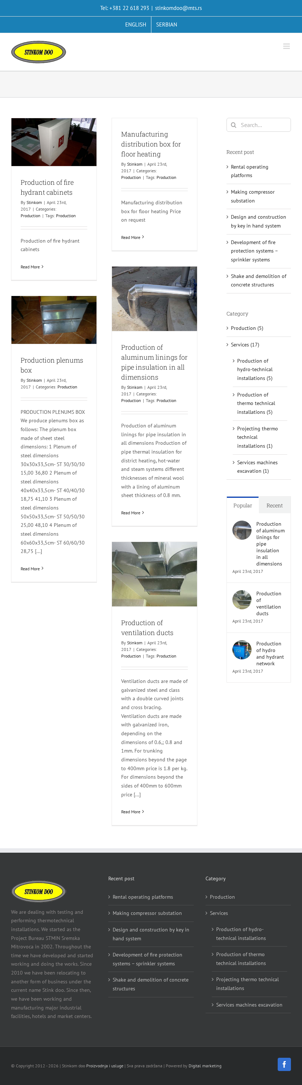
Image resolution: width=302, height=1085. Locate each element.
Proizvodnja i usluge (104, 1065)
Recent (275, 505)
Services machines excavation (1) (257, 467)
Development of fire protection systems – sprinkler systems (254, 251)
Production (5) (247, 328)
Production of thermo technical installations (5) (256, 403)
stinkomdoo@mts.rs (178, 7)
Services (219, 913)
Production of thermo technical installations (241, 958)
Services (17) (245, 344)
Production (31, 215)
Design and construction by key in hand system (151, 934)
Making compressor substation (147, 913)
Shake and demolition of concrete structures (151, 984)
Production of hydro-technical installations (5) (255, 369)
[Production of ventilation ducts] (242, 594)
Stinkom (34, 202)
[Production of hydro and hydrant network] (242, 644)
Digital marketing (205, 1065)
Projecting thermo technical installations (247, 983)
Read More (30, 267)
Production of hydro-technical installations (241, 933)
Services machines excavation (249, 1004)
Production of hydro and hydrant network (270, 653)
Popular (242, 505)
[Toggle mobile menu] (287, 46)
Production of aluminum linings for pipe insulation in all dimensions (270, 544)
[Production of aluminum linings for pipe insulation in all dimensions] (242, 524)
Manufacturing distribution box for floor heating (151, 144)
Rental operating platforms (143, 897)
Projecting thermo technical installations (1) (257, 437)
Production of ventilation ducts (268, 603)
